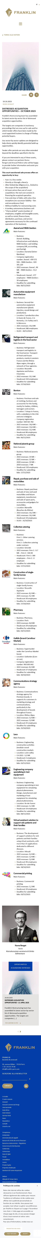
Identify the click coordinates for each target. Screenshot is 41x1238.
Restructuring (15, 116)
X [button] (37, 1185)
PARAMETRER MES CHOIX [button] (13, 1228)
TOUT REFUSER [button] (11, 1234)
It (38, 4)
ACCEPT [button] (25, 1234)
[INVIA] (29, 1079)
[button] (20, 23)
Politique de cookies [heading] (11, 1186)
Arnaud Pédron (18, 163)
